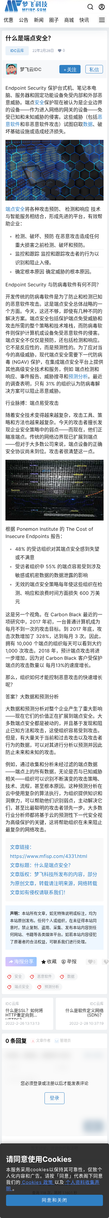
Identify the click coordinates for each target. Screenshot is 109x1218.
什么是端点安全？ (53, 865)
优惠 (8, 20)
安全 (39, 102)
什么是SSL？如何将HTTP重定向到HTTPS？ (24, 1015)
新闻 (39, 20)
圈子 (54, 20)
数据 (88, 124)
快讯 (84, 20)
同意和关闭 (55, 1200)
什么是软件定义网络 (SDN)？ (84, 1012)
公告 (23, 20)
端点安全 (15, 209)
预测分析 (78, 376)
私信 (94, 69)
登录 (54, 1097)
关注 (72, 69)
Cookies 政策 (37, 1182)
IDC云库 (17, 50)
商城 (69, 20)
